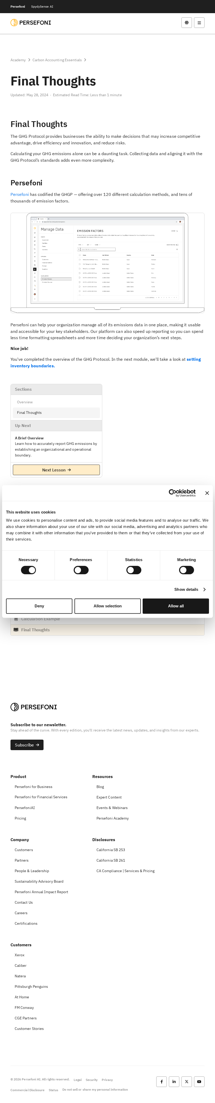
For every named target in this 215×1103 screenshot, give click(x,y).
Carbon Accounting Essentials (57, 60)
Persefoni (17, 6)
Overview (25, 402)
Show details (186, 589)
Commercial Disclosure (27, 1090)
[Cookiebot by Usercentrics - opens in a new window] (173, 493)
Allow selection (108, 606)
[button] (186, 22)
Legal (77, 1080)
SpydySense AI (42, 6)
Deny (39, 606)
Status (53, 1090)
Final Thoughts (29, 412)
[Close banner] (207, 493)
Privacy (107, 1080)
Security (92, 1080)
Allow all (176, 606)
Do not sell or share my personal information (95, 1089)
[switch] (81, 570)
